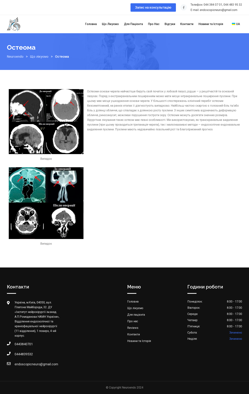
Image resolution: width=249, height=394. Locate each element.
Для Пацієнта (133, 24)
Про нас (132, 321)
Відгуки (170, 24)
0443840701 (18, 344)
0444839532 (18, 354)
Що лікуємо (135, 308)
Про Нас (153, 24)
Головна (91, 24)
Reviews (132, 328)
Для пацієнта (136, 314)
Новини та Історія (211, 24)
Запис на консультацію (153, 7)
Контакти (186, 24)
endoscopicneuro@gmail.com (18, 364)
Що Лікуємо (110, 24)
